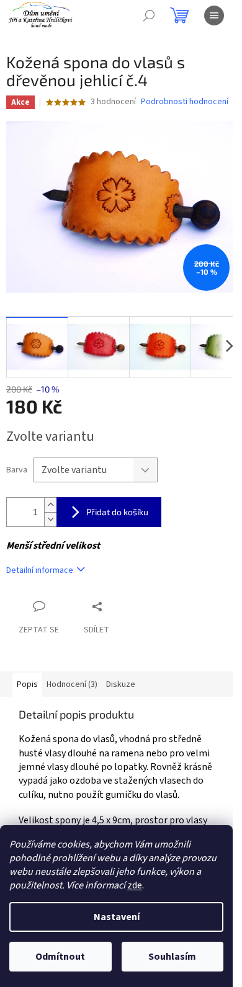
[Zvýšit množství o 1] (50, 505)
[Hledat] (149, 15)
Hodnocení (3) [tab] (72, 684)
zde (134, 885)
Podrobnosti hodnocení (184, 102)
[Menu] (214, 15)
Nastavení (117, 917)
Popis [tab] (27, 684)
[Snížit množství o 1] (50, 519)
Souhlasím (172, 956)
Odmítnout (60, 956)
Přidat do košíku (117, 512)
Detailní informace (39, 570)
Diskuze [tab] (120, 684)
